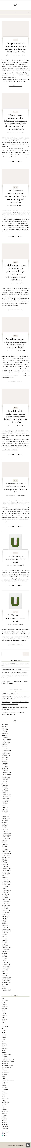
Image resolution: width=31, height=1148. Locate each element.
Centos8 (4, 1015)
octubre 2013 (5, 933)
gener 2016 (5, 898)
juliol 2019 (4, 859)
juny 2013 (4, 938)
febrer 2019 (5, 864)
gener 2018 (5, 879)
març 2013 (5, 944)
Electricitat (5, 1026)
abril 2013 (4, 942)
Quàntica (4, 1087)
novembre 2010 (6, 966)
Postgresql (5, 1082)
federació (4, 1028)
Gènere (4, 1041)
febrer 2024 (5, 768)
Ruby (3, 1100)
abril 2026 (4, 731)
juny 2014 (4, 920)
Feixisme (4, 1034)
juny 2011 (4, 953)
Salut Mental (5, 1102)
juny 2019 (4, 861)
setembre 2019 (6, 857)
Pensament (5, 1071)
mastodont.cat (6, 1058)
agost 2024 (5, 757)
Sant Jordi (4, 1104)
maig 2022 (5, 807)
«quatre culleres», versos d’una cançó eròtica (14, 672)
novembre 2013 (6, 931)
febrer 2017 (5, 886)
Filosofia (4, 1036)
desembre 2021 (6, 814)
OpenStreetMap (6, 1067)
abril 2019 (4, 862)
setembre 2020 (6, 838)
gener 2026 (5, 737)
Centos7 (4, 1013)
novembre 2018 (6, 870)
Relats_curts (5, 1098)
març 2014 (5, 923)
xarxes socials (5, 1131)
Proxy (3, 1084)
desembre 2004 (6, 990)
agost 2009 (5, 984)
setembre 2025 (6, 742)
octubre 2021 (5, 816)
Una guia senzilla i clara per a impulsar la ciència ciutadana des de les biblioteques (15, 47)
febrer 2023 (5, 791)
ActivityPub (5, 1000)
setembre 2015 (6, 905)
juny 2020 (4, 842)
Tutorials (4, 1119)
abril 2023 (4, 787)
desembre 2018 (6, 868)
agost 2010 (5, 969)
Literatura (4, 1052)
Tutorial (4, 1117)
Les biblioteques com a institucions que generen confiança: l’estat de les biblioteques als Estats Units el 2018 (15, 272)
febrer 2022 (5, 811)
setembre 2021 (6, 818)
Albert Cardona (6, 702)
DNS (3, 1023)
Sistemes (4, 1106)
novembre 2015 (6, 901)
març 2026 (5, 733)
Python (4, 1085)
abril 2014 (4, 922)
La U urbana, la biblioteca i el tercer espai (15, 559)
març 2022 (5, 809)
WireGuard (5, 1124)
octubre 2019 (5, 855)
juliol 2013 (4, 936)
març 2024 (5, 767)
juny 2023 (4, 783)
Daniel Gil (22, 55)
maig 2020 (5, 844)
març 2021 (5, 827)
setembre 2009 (6, 982)
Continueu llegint (15, 86)
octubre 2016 (5, 892)
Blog (15, 39)
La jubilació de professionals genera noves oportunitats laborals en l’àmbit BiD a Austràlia (15, 416)
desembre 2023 (6, 772)
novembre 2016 (6, 890)
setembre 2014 (6, 916)
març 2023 (5, 789)
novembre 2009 (6, 979)
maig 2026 (5, 730)
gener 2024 (5, 770)
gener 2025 (5, 748)
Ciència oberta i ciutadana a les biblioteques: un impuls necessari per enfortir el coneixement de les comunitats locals (15, 122)
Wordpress (5, 1126)
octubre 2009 (6, 981)
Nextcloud (5, 1063)
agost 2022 (5, 802)
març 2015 (5, 907)
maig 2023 (5, 785)
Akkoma (4, 1004)
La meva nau (14, 693)
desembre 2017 (6, 881)
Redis (3, 1095)
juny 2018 (4, 875)
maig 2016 (4, 896)
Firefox (4, 1037)
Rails (3, 1091)
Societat (4, 1109)
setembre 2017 (6, 885)
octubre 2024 (5, 754)
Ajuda (3, 1002)
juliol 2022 (4, 803)
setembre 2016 (6, 894)
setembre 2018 (6, 874)
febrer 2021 (5, 829)
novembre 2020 (6, 835)
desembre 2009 (6, 977)
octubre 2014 (5, 914)
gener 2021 (5, 831)
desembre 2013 (6, 929)
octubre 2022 (5, 798)
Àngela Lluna (5, 693)
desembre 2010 (6, 964)
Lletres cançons (6, 1054)
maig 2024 (5, 763)
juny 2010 (4, 971)
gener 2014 (5, 927)
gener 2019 (5, 866)
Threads (4, 1115)
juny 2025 (4, 746)
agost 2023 (5, 779)
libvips (3, 1050)
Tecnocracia (5, 1111)
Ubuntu (4, 1120)
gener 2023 (5, 792)
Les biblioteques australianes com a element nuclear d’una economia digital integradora (15, 196)
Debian (4, 1021)
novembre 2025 (6, 739)
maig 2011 (4, 955)
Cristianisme (5, 1019)
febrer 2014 (5, 925)
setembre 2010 (6, 968)
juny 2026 (4, 728)
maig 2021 (4, 824)
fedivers (4, 1030)
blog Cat (15, 4)
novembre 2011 (6, 949)
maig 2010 (5, 973)
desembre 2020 (6, 833)
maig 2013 (4, 940)
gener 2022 (5, 813)
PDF (3, 1069)
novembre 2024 (6, 752)
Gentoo (4, 1043)
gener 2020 (5, 850)
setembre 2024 (6, 755)
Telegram (4, 1113)
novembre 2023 (6, 774)
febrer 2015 (5, 909)
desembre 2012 (6, 947)
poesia (15, 111)
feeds (3, 1032)
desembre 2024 (6, 750)
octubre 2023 (5, 776)
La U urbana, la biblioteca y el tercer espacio (15, 618)
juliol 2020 (4, 840)
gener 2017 (5, 888)
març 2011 (4, 958)
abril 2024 (4, 765)
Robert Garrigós (6, 707)
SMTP (3, 1107)
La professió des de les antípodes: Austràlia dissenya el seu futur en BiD (15, 488)
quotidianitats (5, 1089)
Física (3, 1039)
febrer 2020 (5, 848)
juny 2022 (4, 805)
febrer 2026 (5, 735)
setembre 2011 (6, 951)
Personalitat (5, 1072)
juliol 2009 (5, 986)
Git (2, 1047)
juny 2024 (4, 761)
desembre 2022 (6, 794)
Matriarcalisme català (8, 1060)
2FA (3, 999)
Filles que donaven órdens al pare (11, 669)
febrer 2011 (5, 960)
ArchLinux (4, 1008)
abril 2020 (4, 846)
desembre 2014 (6, 910)
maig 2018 (5, 877)
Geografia (4, 1045)
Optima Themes (20, 1145)
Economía (5, 1024)
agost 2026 (5, 724)
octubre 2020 (5, 837)
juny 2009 (4, 988)
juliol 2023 (4, 781)
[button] (28, 1145)
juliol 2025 (4, 744)
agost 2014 (5, 918)
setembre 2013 (6, 934)
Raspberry (5, 1093)
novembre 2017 (6, 883)
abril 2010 (4, 975)
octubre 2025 (5, 741)
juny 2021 (4, 822)
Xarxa (3, 1130)
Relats (3, 1096)
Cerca (26, 654)
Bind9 (3, 1010)
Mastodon (5, 1056)
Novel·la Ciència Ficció (8, 1065)
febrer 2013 (5, 946)
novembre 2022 (6, 796)
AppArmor (5, 1006)
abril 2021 (4, 826)
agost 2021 (5, 820)
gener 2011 (5, 962)
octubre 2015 (5, 903)
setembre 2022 (6, 800)
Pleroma (4, 1074)
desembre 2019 (6, 851)
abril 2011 (4, 957)
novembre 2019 (6, 853)
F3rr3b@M (5, 712)
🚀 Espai (4, 1133)
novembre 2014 (6, 912)
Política (4, 1078)
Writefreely (5, 1128)
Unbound (4, 1122)
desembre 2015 (6, 899)
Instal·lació (4, 1048)
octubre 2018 (5, 872)
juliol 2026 (4, 726)
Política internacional (8, 1080)
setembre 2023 (6, 778)
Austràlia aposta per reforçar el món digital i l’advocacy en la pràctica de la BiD (15, 343)
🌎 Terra (4, 1135)
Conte (3, 1017)
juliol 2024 (4, 759)
